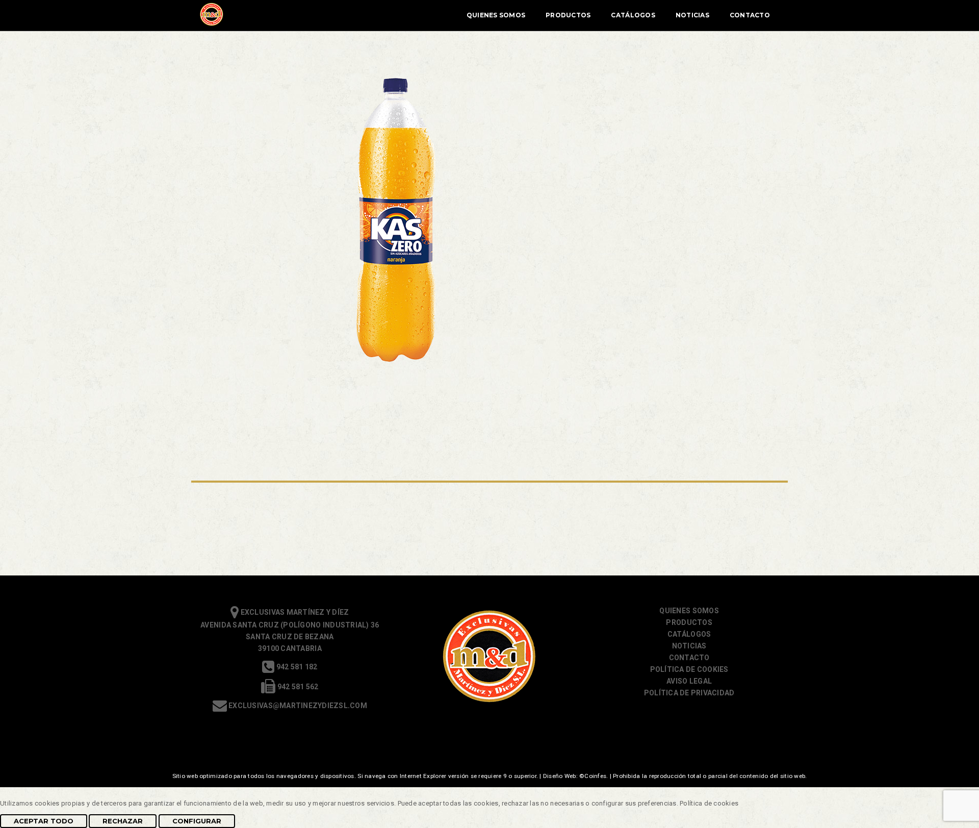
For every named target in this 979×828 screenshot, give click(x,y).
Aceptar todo (43, 821)
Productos (568, 15)
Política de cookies (689, 669)
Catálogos (633, 15)
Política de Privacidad (689, 693)
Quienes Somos (496, 15)
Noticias (692, 15)
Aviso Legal (689, 681)
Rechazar (122, 821)
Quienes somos (688, 611)
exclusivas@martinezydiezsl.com (297, 705)
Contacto (750, 15)
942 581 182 (295, 667)
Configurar (196, 821)
